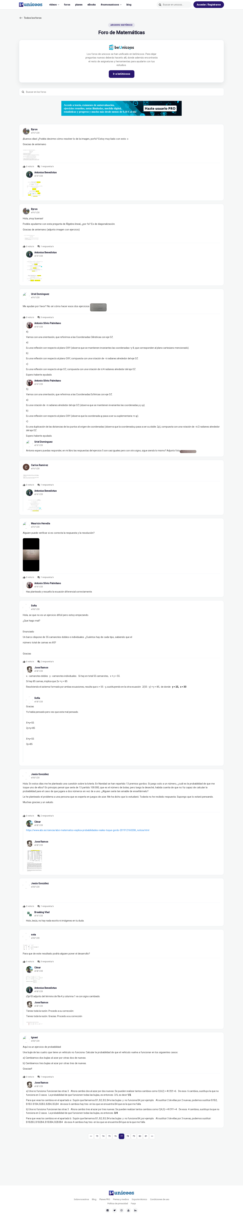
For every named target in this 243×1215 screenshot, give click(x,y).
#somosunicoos (110, 4)
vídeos (53, 4)
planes (78, 4)
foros (67, 4)
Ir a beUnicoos (121, 73)
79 (134, 1136)
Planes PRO (104, 1199)
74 (103, 1136)
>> (152, 1136)
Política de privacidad (117, 1203)
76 (115, 1136)
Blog (94, 1199)
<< (91, 1136)
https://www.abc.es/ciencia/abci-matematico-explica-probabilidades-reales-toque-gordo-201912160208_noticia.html (87, 830)
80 (140, 1136)
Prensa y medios (121, 1199)
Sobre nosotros (81, 1199)
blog (128, 4)
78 (127, 1136)
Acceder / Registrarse (209, 4)
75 (109, 1136)
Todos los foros (30, 18)
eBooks (91, 4)
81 (146, 1136)
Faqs (133, 1203)
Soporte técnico (139, 1199)
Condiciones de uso (159, 1199)
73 (97, 1136)
